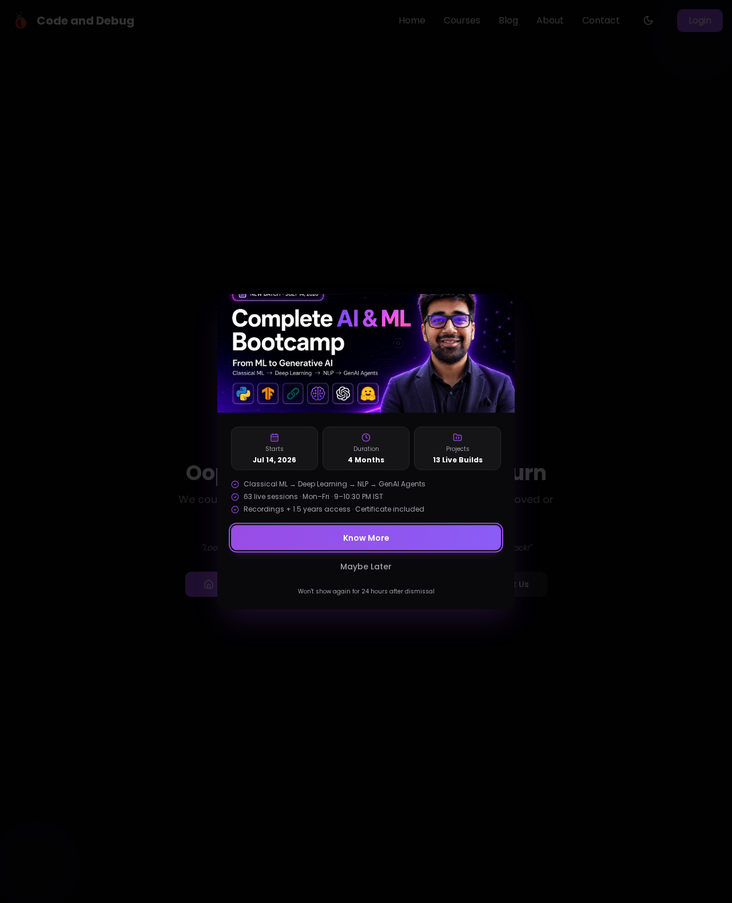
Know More (366, 538)
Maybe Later (366, 566)
